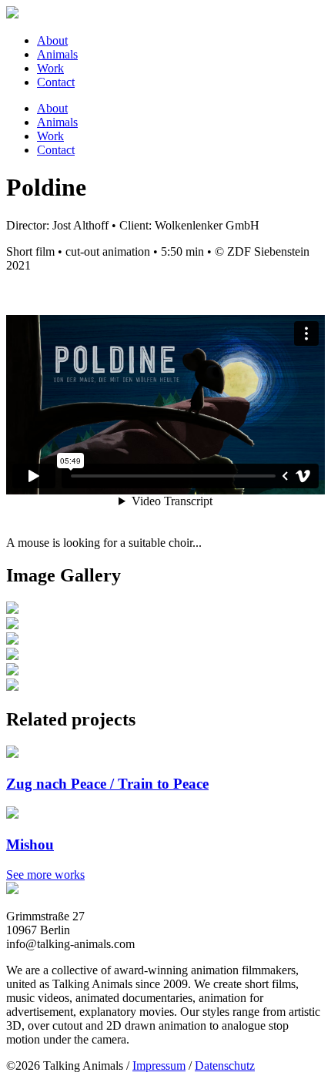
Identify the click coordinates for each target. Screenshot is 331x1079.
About (52, 40)
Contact (56, 82)
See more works (45, 874)
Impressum (159, 1065)
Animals (57, 54)
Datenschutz (225, 1065)
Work (50, 68)
